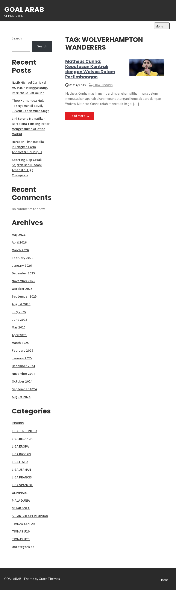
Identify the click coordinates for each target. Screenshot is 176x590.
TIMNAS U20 (21, 531)
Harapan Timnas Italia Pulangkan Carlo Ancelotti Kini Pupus (28, 146)
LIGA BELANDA (22, 438)
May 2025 (19, 327)
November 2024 (23, 373)
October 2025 (22, 288)
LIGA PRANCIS (22, 477)
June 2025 (19, 319)
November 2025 (23, 281)
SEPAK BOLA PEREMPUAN (30, 516)
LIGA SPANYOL (22, 485)
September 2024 (24, 389)
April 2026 (19, 242)
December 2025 (23, 273)
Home (164, 580)
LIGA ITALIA (20, 462)
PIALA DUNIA (21, 500)
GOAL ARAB (24, 9)
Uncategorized (23, 547)
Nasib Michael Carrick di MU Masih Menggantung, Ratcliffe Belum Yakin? (30, 87)
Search (17, 38)
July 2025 (19, 312)
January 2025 (22, 358)
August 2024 (21, 397)
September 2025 (24, 296)
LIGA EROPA (20, 446)
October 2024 (22, 381)
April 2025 (19, 335)
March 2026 (20, 250)
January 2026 (22, 265)
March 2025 (20, 342)
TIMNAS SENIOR (23, 523)
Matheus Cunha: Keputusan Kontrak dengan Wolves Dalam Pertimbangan (90, 69)
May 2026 (19, 234)
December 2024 (23, 366)
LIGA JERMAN (21, 469)
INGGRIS (18, 423)
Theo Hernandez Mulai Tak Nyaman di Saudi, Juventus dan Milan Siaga (30, 105)
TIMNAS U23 (21, 539)
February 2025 (22, 350)
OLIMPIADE (19, 492)
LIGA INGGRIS (103, 85)
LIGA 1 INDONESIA (24, 431)
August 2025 (21, 304)
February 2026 (22, 258)
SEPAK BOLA (21, 508)
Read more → (80, 115)
